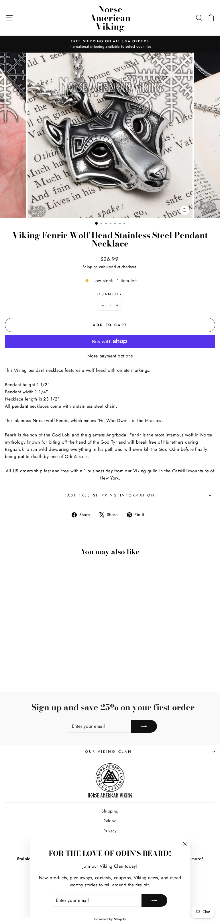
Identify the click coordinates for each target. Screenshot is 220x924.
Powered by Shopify (110, 919)
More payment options (110, 356)
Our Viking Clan (108, 751)
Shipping (90, 267)
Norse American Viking (110, 18)
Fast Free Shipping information (110, 495)
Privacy (110, 831)
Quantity (110, 294)
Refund (109, 821)
